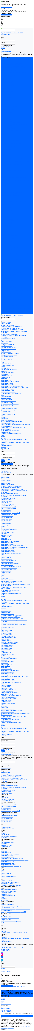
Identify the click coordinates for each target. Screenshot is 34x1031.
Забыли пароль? (5, 47)
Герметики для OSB (6, 117)
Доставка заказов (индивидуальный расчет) (14, 177)
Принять (3, 1029)
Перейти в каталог (6, 7)
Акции (2, 301)
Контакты (3, 313)
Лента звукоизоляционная (8, 85)
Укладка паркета (6, 166)
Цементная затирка (6, 76)
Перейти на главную (7, 986)
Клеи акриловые (6, 100)
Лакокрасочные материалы (9, 91)
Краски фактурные (6, 96)
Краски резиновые (6, 94)
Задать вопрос (5, 996)
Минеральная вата (6, 163)
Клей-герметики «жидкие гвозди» (11, 130)
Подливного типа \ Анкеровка (10, 140)
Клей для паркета (6, 168)
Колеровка (4, 179)
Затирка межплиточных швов (9, 70)
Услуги (3, 302)
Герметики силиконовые (8, 128)
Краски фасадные (6, 97)
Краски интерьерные (7, 93)
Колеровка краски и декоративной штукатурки (15, 180)
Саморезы (4, 108)
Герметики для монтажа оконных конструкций (14, 124)
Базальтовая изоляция (7, 160)
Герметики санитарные (7, 127)
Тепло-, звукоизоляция (7, 157)
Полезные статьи (6, 1004)
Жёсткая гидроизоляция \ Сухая (10, 65)
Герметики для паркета (7, 125)
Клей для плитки (6, 149)
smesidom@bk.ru (5, 949)
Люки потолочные (6, 136)
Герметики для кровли (7, 121)
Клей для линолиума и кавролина (11, 170)
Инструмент (4, 79)
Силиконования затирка (8, 75)
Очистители (4, 73)
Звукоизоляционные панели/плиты (11, 158)
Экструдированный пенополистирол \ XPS (13, 164)
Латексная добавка (6, 78)
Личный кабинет (5, 950)
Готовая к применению (7, 62)
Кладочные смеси (6, 148)
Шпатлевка (4, 154)
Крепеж (3, 103)
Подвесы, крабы (6, 87)
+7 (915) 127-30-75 (17, 33)
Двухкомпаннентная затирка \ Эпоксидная (13, 72)
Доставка (3, 176)
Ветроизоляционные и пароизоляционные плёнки (15, 161)
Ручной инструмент (6, 82)
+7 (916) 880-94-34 (6, 33)
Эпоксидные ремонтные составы (11, 143)
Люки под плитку (6, 134)
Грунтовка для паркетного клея (10, 167)
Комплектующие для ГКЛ (8, 84)
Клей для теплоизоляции (8, 151)
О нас (2, 310)
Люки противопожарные (8, 137)
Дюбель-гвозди (5, 105)
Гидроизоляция (5, 60)
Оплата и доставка (6, 311)
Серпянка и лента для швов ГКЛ (10, 90)
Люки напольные (6, 133)
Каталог (3, 998)
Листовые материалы (7, 109)
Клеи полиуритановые (7, 102)
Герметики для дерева (7, 119)
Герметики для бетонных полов (10, 118)
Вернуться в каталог (19, 986)
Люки (2, 131)
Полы (2, 152)
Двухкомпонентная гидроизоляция (11, 63)
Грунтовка (4, 69)
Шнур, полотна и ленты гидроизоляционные (14, 67)
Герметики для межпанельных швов (12, 122)
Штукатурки (4, 155)
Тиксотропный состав (7, 142)
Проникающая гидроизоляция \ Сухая (12, 66)
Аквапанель (4, 111)
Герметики (4, 115)
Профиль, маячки (6, 88)
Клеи (2, 99)
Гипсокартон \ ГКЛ (6, 112)
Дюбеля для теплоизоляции (9, 106)
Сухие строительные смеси (9, 145)
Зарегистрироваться (7, 51)
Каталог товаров (6, 188)
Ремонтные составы (7, 139)
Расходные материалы (7, 81)
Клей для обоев (5, 114)
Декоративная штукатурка (8, 146)
